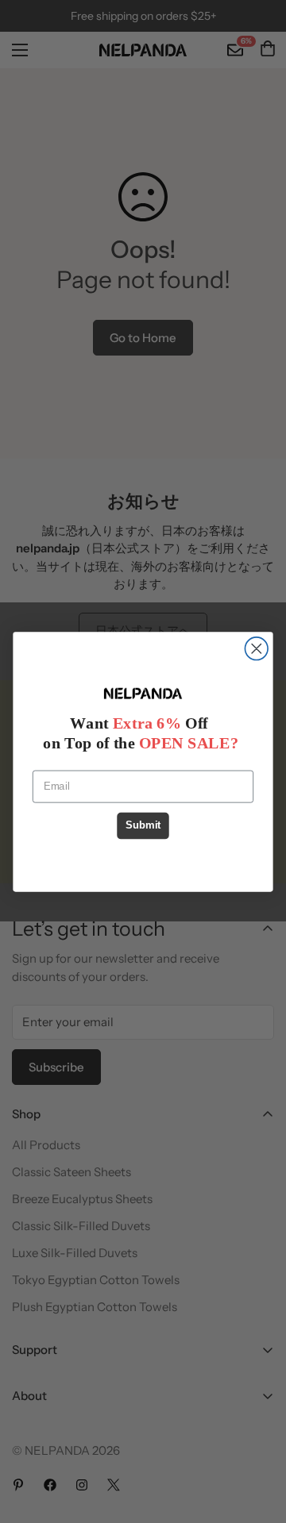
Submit (143, 825)
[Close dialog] (256, 648)
